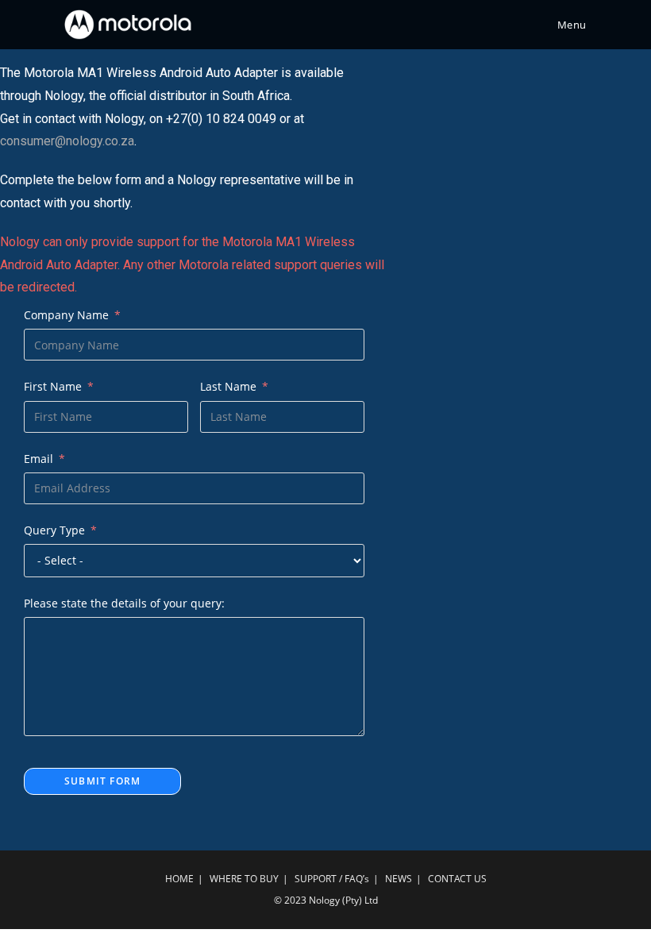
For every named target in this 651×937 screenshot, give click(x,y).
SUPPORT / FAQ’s (332, 878)
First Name (53, 386)
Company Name (66, 314)
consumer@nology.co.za (67, 140)
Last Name (228, 386)
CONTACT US (457, 878)
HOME (179, 878)
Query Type (54, 530)
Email (38, 458)
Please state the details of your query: (124, 603)
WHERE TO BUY (244, 878)
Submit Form (102, 781)
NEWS (398, 878)
